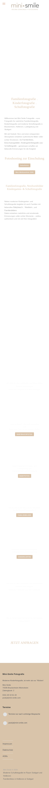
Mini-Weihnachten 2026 (25, 172)
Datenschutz (8, 750)
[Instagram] (9, 766)
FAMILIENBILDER (24, 515)
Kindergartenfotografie (30, 143)
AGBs (5, 756)
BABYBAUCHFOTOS (24, 434)
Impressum (7, 744)
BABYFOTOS (25, 476)
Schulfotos (24, 165)
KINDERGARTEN (24, 557)
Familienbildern (10, 210)
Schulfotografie (10, 146)
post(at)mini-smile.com (17, 723)
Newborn (28, 207)
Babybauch (18, 207)
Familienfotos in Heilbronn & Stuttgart (18, 779)
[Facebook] (4, 766)
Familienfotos (27, 140)
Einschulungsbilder (12, 143)
